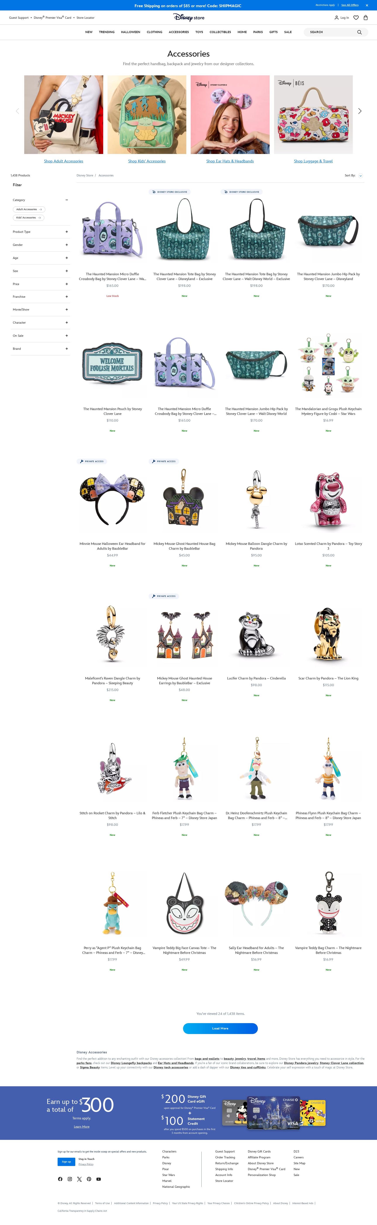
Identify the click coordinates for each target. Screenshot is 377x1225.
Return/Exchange (226, 1163)
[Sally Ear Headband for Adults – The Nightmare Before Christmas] (256, 903)
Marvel (166, 1181)
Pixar (165, 1169)
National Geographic (176, 1187)
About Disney (280, 1203)
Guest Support (19, 18)
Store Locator (85, 18)
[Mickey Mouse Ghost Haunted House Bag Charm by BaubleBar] (184, 499)
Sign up (66, 1161)
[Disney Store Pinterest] (89, 1179)
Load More (220, 1028)
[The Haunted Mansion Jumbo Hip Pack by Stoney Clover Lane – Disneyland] (328, 229)
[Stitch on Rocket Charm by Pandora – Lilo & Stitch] (112, 768)
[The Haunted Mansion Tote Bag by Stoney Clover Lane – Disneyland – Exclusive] (184, 229)
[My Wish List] (356, 17)
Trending (107, 32)
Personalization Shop (262, 1175)
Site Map (299, 1163)
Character (19, 322)
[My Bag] (365, 17)
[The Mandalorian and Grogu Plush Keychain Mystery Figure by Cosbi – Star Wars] (328, 364)
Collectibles (220, 32)
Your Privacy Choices (218, 1203)
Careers (299, 1157)
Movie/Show (21, 309)
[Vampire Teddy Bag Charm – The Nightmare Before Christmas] (328, 903)
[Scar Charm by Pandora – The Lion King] (328, 634)
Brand (17, 349)
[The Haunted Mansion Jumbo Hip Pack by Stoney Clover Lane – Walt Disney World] (256, 364)
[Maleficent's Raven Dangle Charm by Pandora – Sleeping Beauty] (112, 634)
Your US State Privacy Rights (187, 1203)
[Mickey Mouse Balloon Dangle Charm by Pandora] (256, 499)
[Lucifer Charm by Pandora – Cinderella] (256, 634)
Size (15, 271)
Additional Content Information (131, 1203)
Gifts (273, 32)
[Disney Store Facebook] (60, 1179)
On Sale (18, 336)
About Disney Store (261, 1163)
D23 (296, 1151)
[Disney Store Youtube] (98, 1179)
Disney (166, 1163)
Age (15, 258)
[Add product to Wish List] (143, 192)
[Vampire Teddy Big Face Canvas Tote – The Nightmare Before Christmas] (184, 903)
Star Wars (168, 1175)
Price (16, 284)
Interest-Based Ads (302, 1203)
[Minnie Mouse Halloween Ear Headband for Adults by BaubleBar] (112, 499)
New (89, 32)
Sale (288, 32)
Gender (18, 245)
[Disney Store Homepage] (188, 17)
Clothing (154, 32)
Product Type (21, 232)
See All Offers (349, 5)
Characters (169, 1151)
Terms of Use (102, 1203)
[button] (17, 110)
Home (242, 32)
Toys (199, 32)
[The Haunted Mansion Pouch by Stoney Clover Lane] (112, 364)
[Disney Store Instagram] (69, 1179)
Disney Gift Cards (259, 1151)
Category (19, 200)
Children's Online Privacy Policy (251, 1203)
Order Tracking (225, 1157)
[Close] (366, 7)
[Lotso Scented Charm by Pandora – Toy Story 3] (328, 499)
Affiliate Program (259, 1157)
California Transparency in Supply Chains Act (82, 1211)
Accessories (179, 32)
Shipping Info (224, 1169)
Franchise (19, 297)
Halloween (130, 32)
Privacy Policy (86, 1164)
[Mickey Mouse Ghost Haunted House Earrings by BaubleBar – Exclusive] (184, 634)
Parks (258, 32)
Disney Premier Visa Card (52, 18)
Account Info (223, 1175)
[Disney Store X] (79, 1179)
